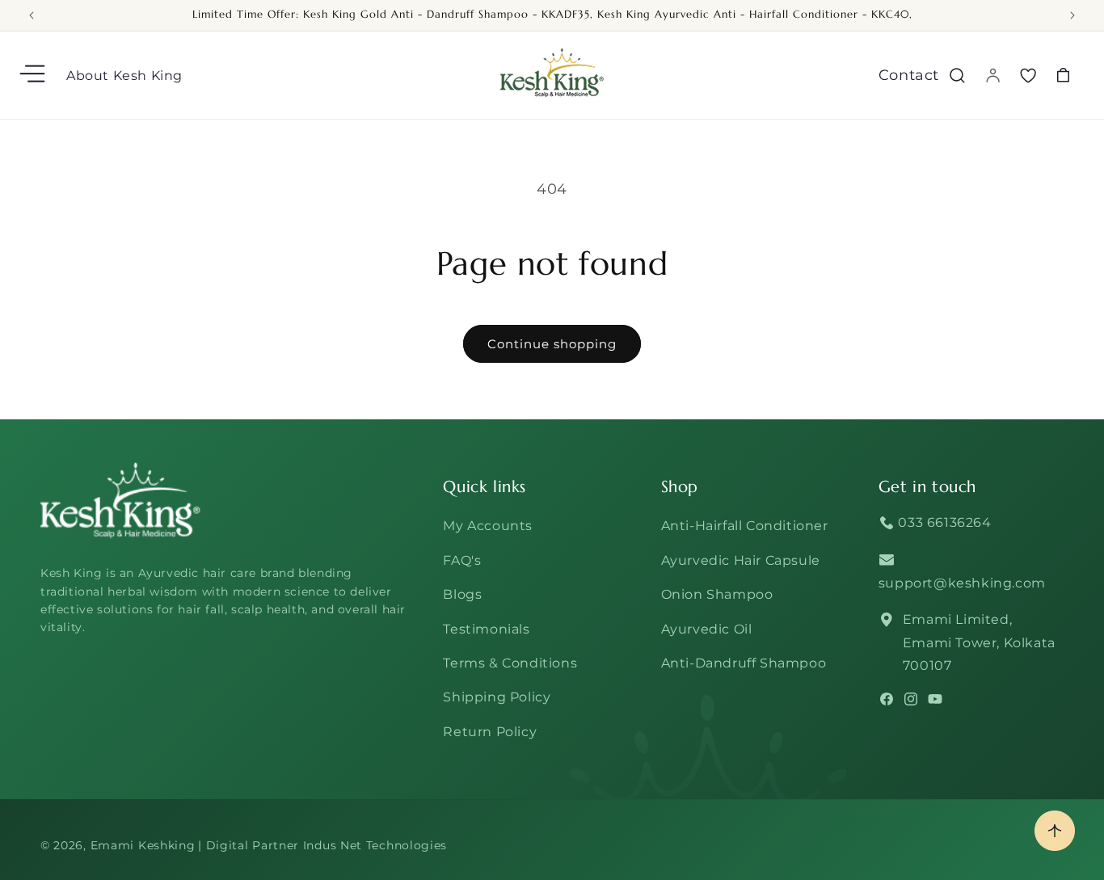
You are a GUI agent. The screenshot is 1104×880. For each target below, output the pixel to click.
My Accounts (488, 525)
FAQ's (462, 560)
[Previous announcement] (31, 15)
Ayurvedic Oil (706, 629)
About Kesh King (124, 75)
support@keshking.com (962, 583)
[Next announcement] (1072, 15)
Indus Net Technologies (375, 845)
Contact (909, 75)
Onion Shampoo (717, 594)
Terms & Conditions (510, 663)
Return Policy (490, 731)
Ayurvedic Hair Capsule (740, 560)
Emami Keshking (143, 845)
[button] (34, 75)
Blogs (462, 594)
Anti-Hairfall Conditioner (744, 525)
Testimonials (486, 629)
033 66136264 (943, 522)
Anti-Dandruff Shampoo (744, 663)
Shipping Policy (496, 697)
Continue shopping (552, 344)
